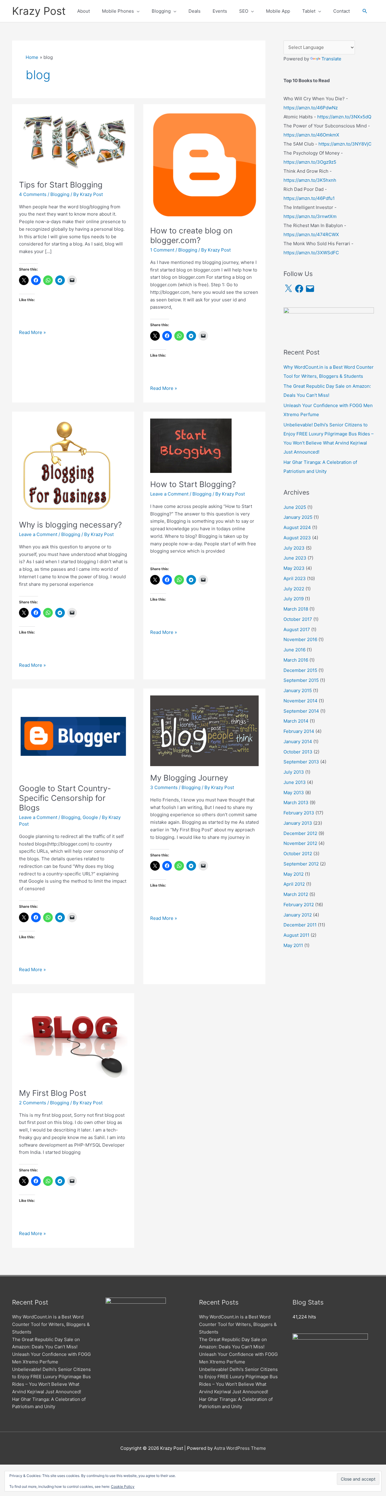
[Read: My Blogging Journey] (204, 730)
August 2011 (296, 935)
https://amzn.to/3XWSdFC (311, 252)
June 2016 (294, 650)
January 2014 (297, 741)
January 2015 (297, 690)
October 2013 (297, 752)
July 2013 (293, 772)
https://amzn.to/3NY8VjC (345, 144)
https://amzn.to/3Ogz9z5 (309, 162)
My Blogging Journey (189, 777)
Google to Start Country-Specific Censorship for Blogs (65, 798)
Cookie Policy (122, 1486)
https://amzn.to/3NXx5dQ (344, 117)
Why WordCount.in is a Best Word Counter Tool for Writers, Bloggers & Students (51, 1324)
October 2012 (297, 853)
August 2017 (296, 629)
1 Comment (162, 250)
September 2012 (301, 864)
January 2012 (297, 915)
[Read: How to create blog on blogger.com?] (204, 165)
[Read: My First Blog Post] (73, 1040)
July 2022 (293, 589)
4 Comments (32, 194)
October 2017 (297, 619)
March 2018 (295, 609)
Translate (331, 59)
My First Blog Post (52, 1093)
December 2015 (300, 670)
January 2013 (297, 823)
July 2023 (294, 548)
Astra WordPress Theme (240, 1448)
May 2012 (293, 874)
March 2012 (295, 894)
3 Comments (164, 787)
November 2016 (300, 639)
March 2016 (295, 660)
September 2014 (301, 711)
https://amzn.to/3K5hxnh (309, 180)
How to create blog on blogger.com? (191, 235)
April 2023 (294, 578)
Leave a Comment (38, 534)
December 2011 (300, 925)
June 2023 (294, 558)
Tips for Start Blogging (61, 184)
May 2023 (294, 568)
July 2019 (293, 599)
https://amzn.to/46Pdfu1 (309, 198)
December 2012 (300, 833)
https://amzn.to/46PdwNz (310, 108)
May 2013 (293, 792)
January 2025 (297, 517)
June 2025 (294, 507)
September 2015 (301, 680)
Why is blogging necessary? (70, 524)
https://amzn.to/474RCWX (311, 234)
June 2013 (294, 782)
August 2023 (297, 538)
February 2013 (298, 813)
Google (90, 817)
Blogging (59, 194)
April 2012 (294, 884)
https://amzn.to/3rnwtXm (310, 216)
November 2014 (300, 701)
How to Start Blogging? (193, 484)
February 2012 (298, 904)
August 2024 (297, 527)
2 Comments (32, 1103)
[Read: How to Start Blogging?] (191, 445)
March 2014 (295, 721)
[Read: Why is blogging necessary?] (66, 465)
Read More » (32, 332)
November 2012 (300, 843)
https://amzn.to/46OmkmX (311, 135)
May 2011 (293, 945)
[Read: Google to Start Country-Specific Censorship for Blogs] (73, 736)
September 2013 (301, 762)
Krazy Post (39, 11)
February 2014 (298, 731)
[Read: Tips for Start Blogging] (73, 141)
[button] (365, 11)
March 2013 (295, 802)
